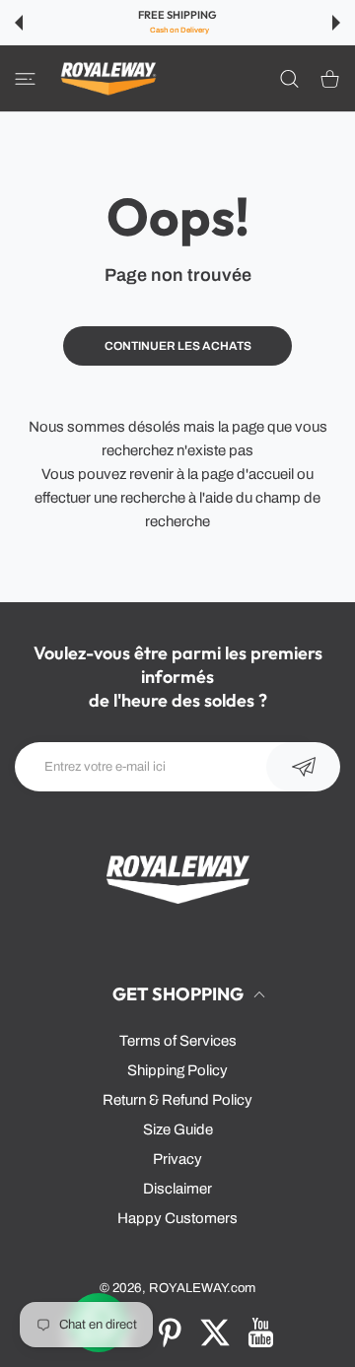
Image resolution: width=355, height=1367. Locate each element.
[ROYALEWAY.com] (108, 78)
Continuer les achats (178, 346)
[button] (19, 23)
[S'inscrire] (303, 766)
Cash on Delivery (179, 30)
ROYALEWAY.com (202, 1287)
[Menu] (25, 78)
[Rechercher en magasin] (289, 78)
